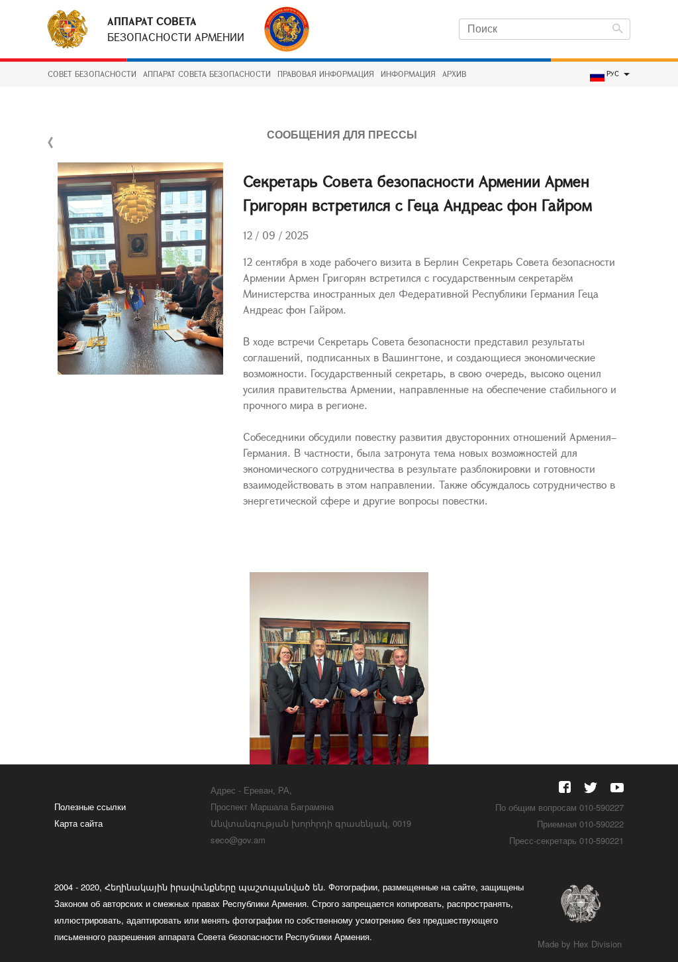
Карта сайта (78, 823)
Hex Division (597, 943)
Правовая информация (325, 74)
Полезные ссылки (90, 806)
